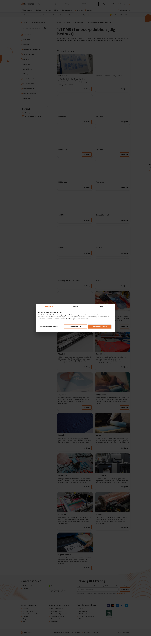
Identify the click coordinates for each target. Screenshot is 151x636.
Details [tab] (75, 306)
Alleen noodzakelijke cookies (49, 326)
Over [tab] (101, 306)
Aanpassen (74, 327)
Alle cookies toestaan (99, 327)
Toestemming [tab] (49, 306)
